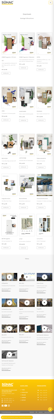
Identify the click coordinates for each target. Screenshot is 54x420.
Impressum (41, 412)
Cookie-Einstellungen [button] (48, 412)
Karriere (24, 397)
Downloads (25, 392)
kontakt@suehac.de (8, 402)
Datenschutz (32, 412)
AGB (36, 412)
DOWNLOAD (6, 73)
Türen (23, 389)
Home (3, 7)
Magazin (24, 395)
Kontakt (24, 400)
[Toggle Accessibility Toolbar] (50, 409)
